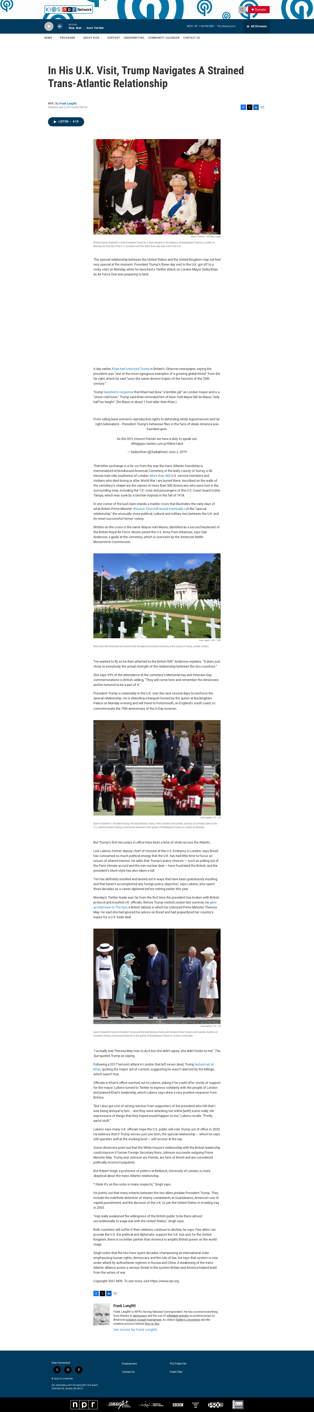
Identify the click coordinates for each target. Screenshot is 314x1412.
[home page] (68, 9)
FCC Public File (178, 1363)
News (48, 37)
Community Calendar (164, 37)
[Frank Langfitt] (101, 1314)
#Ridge (136, 444)
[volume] (60, 26)
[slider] (65, 26)
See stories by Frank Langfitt (135, 1329)
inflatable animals (178, 1315)
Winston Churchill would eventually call (161, 509)
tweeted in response (118, 392)
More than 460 (160, 476)
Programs (67, 37)
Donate (260, 9)
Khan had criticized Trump (131, 369)
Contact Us (191, 37)
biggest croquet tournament (143, 1319)
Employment (129, 1363)
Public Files (176, 1372)
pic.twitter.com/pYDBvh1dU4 (162, 444)
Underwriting (134, 37)
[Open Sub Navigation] (54, 37)
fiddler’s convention (188, 1319)
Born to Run (152, 1323)
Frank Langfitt (68, 103)
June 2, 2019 (177, 452)
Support (113, 37)
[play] (49, 26)
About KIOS (91, 37)
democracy (140, 1315)
